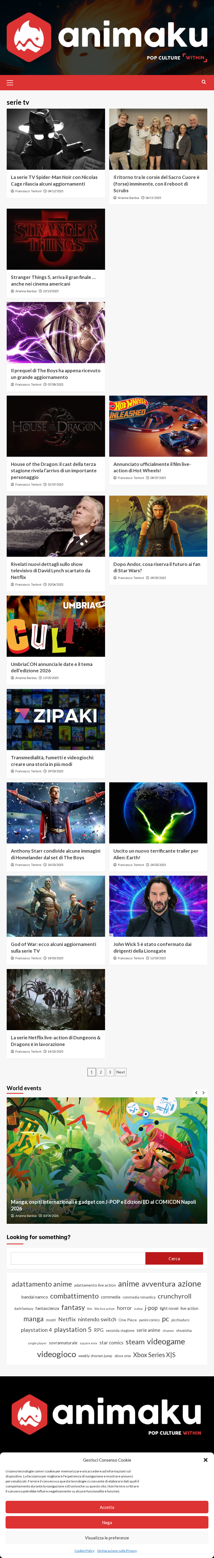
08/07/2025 (158, 478)
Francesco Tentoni (28, 191)
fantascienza (47, 1308)
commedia (110, 1296)
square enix (88, 1343)
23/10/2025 (51, 291)
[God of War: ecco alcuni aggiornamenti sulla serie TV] (56, 906)
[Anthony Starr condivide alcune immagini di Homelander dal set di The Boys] (56, 812)
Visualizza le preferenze (107, 1537)
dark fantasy (23, 1309)
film (89, 1308)
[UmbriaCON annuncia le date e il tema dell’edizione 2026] (56, 626)
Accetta (107, 1507)
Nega (107, 1522)
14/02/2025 (55, 1051)
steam (135, 1341)
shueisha (184, 1330)
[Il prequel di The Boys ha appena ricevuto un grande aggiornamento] (56, 332)
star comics (111, 1342)
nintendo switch (97, 1319)
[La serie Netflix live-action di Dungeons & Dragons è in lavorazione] (56, 999)
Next (120, 1072)
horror (124, 1308)
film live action (104, 1308)
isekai (138, 1308)
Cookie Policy (84, 1551)
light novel (169, 1308)
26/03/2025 (55, 865)
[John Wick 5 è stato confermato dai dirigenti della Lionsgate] (158, 906)
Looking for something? (38, 1237)
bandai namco (34, 1296)
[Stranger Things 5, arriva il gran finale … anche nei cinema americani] (56, 239)
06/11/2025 (153, 197)
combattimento (74, 1296)
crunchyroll (174, 1296)
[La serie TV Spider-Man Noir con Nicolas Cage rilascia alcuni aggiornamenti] (56, 139)
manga (33, 1319)
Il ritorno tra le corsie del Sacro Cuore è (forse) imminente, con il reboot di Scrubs (156, 183)
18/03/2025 (55, 958)
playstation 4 (36, 1330)
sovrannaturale (63, 1342)
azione (189, 1283)
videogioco (56, 1354)
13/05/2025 (51, 678)
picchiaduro (180, 1320)
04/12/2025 (55, 191)
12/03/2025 (158, 958)
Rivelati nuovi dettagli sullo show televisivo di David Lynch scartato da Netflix (50, 570)
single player (37, 1343)
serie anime (148, 1330)
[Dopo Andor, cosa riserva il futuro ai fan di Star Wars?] (158, 526)
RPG (99, 1330)
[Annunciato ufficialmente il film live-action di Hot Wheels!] (158, 426)
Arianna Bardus (128, 198)
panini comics (149, 1320)
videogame (166, 1341)
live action (189, 1308)
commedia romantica (139, 1297)
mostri (51, 1320)
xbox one (123, 1355)
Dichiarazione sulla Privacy (117, 1551)
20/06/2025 (55, 584)
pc (165, 1318)
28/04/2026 (74, 1215)
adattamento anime (42, 1284)
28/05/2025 (158, 578)
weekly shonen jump (95, 1356)
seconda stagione (120, 1330)
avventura (159, 1283)
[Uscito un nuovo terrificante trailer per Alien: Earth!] (158, 812)
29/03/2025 (55, 771)
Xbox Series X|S (154, 1355)
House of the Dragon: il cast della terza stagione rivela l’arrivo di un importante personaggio (54, 470)
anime (128, 1283)
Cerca (174, 1258)
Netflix (67, 1319)
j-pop (151, 1307)
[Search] (203, 82)
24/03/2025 (158, 865)
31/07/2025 (55, 484)
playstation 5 (73, 1329)
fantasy (73, 1307)
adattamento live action (95, 1285)
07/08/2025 (55, 384)
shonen (168, 1331)
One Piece (127, 1319)
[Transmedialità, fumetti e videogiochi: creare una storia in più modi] (56, 719)
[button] (205, 1460)
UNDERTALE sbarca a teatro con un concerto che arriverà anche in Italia (114, 1208)
